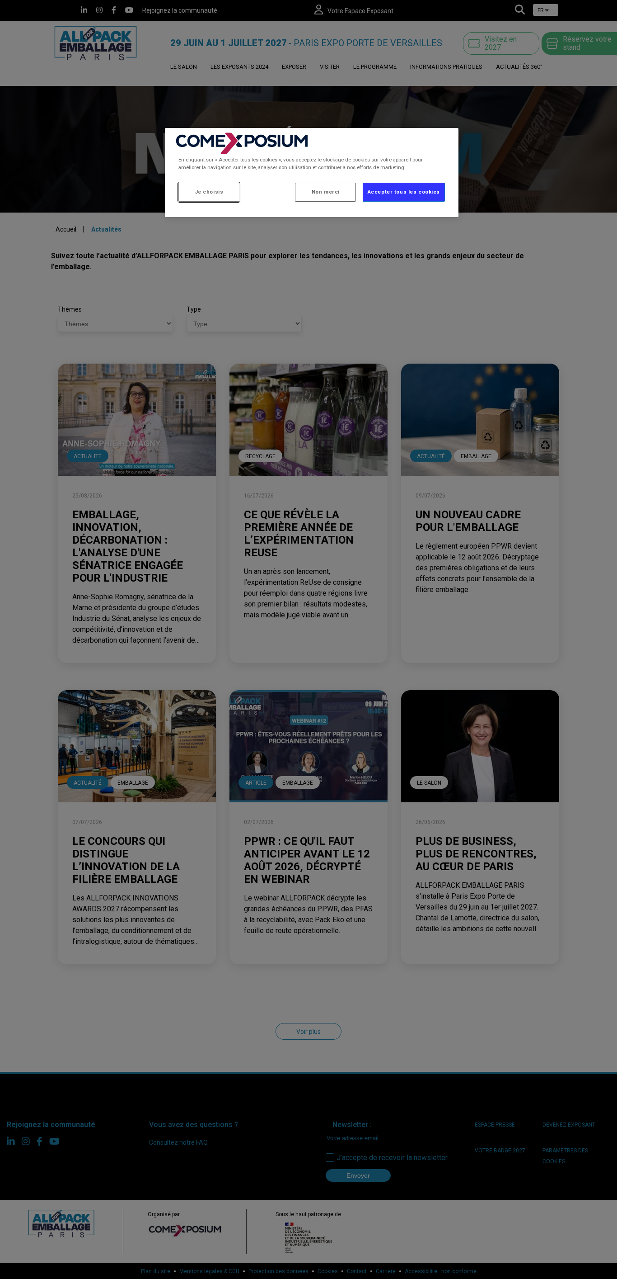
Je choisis (209, 192)
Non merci (326, 192)
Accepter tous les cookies (404, 192)
